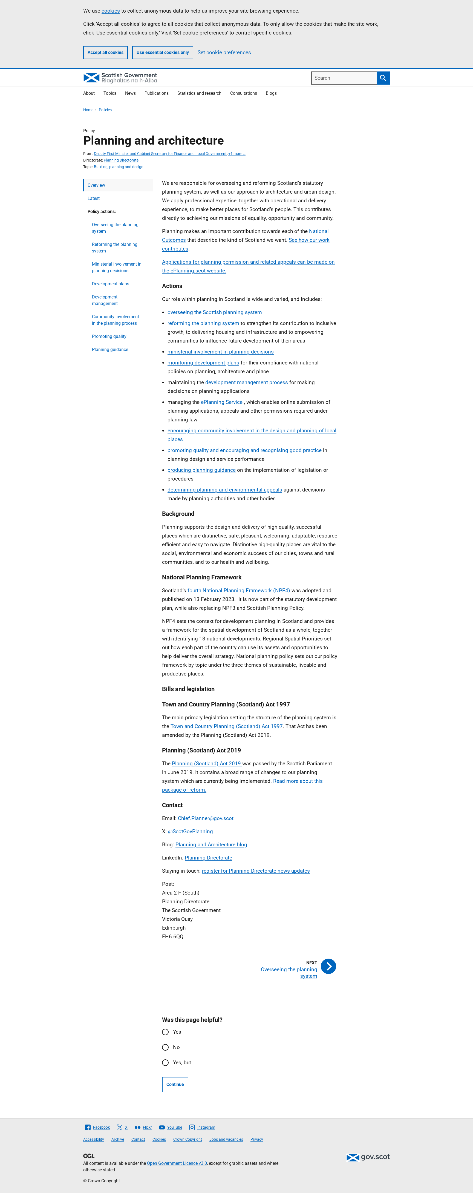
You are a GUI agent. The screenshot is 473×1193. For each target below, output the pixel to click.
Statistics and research (199, 93)
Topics (109, 93)
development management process (246, 382)
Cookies (159, 1139)
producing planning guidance (202, 470)
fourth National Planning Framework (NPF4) (239, 590)
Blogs (271, 93)
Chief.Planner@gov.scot (205, 818)
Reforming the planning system (114, 248)
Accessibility (93, 1139)
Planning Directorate (121, 160)
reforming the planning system (203, 323)
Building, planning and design (118, 167)
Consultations (243, 93)
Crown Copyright (187, 1139)
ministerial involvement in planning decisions (221, 352)
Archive (117, 1139)
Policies (105, 110)
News (130, 93)
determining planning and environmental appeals (225, 490)
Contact (138, 1139)
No (176, 1047)
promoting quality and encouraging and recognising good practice (245, 450)
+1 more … (237, 153)
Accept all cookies (105, 52)
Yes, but (182, 1062)
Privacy (256, 1139)
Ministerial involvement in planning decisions (117, 267)
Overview (96, 185)
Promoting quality (109, 336)
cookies (111, 11)
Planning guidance (110, 349)
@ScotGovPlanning (190, 831)
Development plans (110, 283)
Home (88, 110)
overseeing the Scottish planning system (215, 312)
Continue (175, 1084)
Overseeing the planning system (115, 228)
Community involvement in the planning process (115, 320)
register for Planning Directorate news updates (256, 871)
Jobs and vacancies (226, 1139)
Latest (94, 198)
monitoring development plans (203, 363)
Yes (177, 1032)
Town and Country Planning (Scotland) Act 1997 (227, 726)
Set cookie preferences (224, 52)
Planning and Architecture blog (211, 844)
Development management (105, 300)
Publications (157, 93)
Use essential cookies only (163, 52)
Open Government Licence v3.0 (177, 1163)
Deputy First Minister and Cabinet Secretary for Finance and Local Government (160, 153)
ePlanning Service (222, 402)
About (89, 93)
